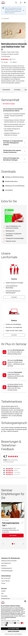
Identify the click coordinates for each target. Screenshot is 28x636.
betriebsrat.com (5, 598)
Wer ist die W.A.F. (5, 578)
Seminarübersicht (6, 563)
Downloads (17, 89)
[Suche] (16, 2)
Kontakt (3, 591)
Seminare (6, 18)
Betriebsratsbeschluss (11, 181)
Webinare (3, 565)
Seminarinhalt (6, 89)
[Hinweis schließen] (23, 10)
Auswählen (14, 297)
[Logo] (3, 2)
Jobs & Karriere (5, 581)
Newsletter (4, 596)
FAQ (2, 593)
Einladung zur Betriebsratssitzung (14, 177)
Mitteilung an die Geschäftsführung (14, 186)
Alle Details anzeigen (9, 103)
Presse (3, 583)
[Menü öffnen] (25, 2)
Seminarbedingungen (7, 570)
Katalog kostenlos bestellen (9, 560)
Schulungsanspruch (6, 568)
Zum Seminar (12, 535)
